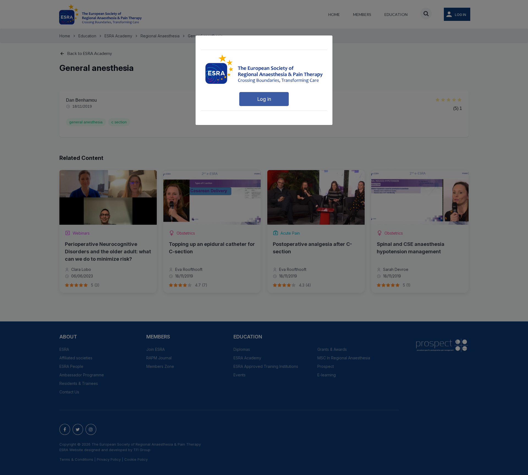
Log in (264, 99)
